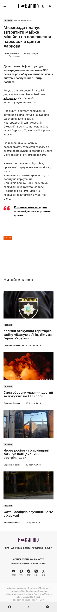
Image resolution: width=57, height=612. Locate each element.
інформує (10, 98)
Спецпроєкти (21, 559)
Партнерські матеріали (24, 563)
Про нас (9, 548)
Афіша (33, 559)
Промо (43, 563)
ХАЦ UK (7, 238)
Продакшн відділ (42, 548)
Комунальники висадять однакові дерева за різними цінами (32, 211)
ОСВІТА (27, 548)
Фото (41, 559)
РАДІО (18, 548)
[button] (5, 6)
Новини (8, 20)
